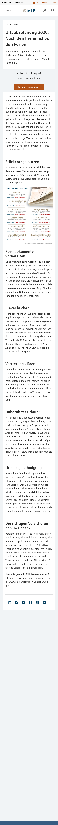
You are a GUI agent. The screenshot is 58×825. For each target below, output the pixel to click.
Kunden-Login (46, 2)
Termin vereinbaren (29, 86)
